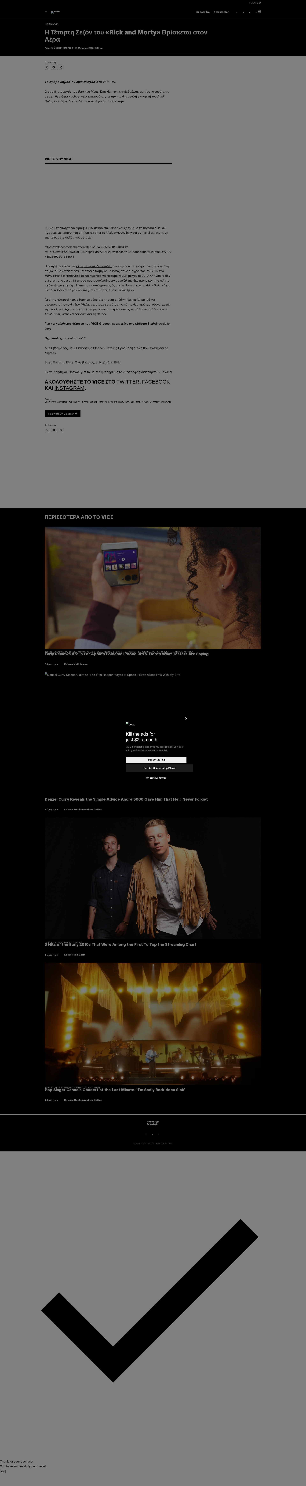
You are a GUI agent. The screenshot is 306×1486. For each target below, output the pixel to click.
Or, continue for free (156, 778)
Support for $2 (156, 759)
